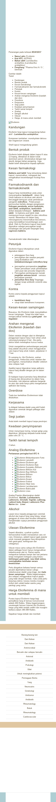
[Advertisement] (28, 21)
